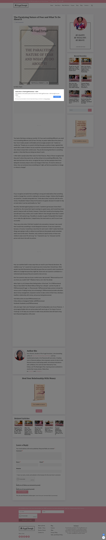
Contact (86, 5)
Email (42, 462)
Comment (19, 450)
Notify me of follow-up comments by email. (28, 485)
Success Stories (42, 530)
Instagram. (39, 371)
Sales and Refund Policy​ (57, 534)
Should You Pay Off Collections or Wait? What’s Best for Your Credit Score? (18, 430)
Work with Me (41, 525)
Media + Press (41, 528)
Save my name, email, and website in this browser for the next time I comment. (39, 475)
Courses (72, 5)
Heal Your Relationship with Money (41, 356)
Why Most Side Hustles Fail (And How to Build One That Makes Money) (38, 430)
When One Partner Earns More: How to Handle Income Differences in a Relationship (86, 69)
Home (51, 5)
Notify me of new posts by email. (25, 489)
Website (18, 468)
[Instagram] (26, 537)
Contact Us (41, 532)
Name (18, 462)
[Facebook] (20, 537)
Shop (77, 5)
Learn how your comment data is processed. (47, 495)
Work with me (65, 5)
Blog (81, 5)
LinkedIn (31, 371)
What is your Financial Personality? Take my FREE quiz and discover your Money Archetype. (31, 1)
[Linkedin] (24, 537)
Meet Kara (57, 5)
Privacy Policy (54, 532)
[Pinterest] (29, 537)
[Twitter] (22, 537)
